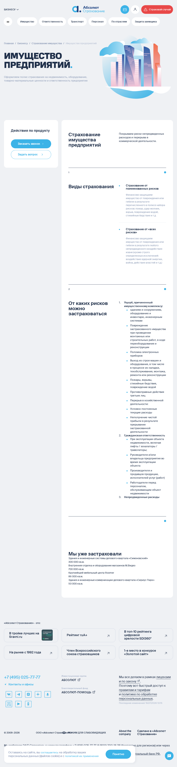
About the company (125, 733)
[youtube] (18, 704)
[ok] (28, 704)
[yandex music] (47, 694)
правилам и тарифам (134, 690)
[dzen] (38, 694)
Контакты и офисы (21, 684)
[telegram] (18, 694)
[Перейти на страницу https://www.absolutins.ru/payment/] (124, 9)
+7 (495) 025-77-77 (22, 677)
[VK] (9, 694)
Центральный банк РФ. (144, 754)
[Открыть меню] (169, 756)
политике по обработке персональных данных (138, 696)
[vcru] (9, 704)
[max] (28, 694)
